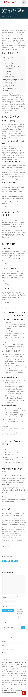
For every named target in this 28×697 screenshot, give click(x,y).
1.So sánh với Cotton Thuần (12, 80)
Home (3, 16)
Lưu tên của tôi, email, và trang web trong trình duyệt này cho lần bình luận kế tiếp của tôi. (20, 606)
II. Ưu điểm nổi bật (8, 63)
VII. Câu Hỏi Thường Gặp (10, 88)
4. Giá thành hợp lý (10, 69)
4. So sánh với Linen (10, 85)
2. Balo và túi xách (10, 76)
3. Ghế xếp (8, 77)
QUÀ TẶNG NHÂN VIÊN (8, 649)
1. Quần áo (8, 74)
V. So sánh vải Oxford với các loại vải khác (13, 79)
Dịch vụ (4, 641)
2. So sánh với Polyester (11, 82)
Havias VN (13, 25)
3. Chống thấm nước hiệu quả (12, 68)
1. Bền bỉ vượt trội (10, 65)
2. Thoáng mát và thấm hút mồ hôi (13, 66)
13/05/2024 (6, 25)
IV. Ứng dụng (7, 73)
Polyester (11, 546)
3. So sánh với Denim (10, 83)
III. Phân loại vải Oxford (9, 71)
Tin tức (14, 27)
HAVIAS (4, 645)
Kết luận (6, 90)
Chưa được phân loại (12, 16)
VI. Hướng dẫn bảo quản (10, 87)
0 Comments (20, 27)
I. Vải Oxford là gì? (8, 62)
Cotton (7, 546)
